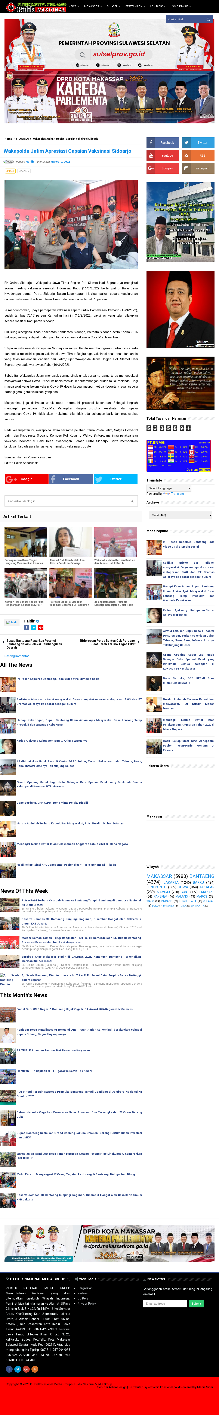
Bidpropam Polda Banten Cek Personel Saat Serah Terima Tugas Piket (108, 642)
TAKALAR (207, 887)
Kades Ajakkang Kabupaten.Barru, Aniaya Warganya (52, 740)
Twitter (116, 479)
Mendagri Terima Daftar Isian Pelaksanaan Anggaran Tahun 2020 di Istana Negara (72, 844)
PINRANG (167, 901)
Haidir (29, 621)
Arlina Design (118, 1387)
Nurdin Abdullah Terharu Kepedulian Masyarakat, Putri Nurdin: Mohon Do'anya (70, 823)
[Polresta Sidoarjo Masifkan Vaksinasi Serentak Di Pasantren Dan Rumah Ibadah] (70, 583)
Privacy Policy (87, 1303)
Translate (177, 493)
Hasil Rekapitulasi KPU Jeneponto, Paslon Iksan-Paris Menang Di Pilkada (66, 864)
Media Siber (205, 1387)
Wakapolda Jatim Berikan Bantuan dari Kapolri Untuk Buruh (114, 562)
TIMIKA (182, 905)
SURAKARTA (197, 905)
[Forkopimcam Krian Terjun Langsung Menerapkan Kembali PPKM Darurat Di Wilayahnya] (25, 542)
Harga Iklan (85, 1288)
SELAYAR (209, 901)
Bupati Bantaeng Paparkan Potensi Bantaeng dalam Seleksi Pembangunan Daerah (34, 644)
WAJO (150, 901)
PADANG (168, 905)
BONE (185, 892)
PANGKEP (160, 896)
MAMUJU (163, 892)
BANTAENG (202, 876)
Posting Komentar (16, 656)
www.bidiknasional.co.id (164, 1387)
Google (27, 479)
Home (8, 138)
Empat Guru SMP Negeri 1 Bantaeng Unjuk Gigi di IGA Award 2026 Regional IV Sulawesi (75, 1009)
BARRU (198, 882)
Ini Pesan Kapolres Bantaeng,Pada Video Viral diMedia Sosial (58, 678)
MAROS (202, 896)
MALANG (182, 896)
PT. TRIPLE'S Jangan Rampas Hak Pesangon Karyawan (53, 1050)
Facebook (71, 479)
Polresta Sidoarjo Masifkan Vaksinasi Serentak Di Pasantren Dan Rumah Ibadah (69, 604)
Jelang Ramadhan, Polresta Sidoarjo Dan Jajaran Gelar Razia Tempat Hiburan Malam (113, 604)
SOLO (155, 905)
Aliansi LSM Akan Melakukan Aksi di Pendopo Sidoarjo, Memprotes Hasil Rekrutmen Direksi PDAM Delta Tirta (67, 565)
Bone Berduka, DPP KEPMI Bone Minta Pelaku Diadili (52, 802)
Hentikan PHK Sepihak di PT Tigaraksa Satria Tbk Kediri (54, 1071)
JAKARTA (171, 882)
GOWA (183, 887)
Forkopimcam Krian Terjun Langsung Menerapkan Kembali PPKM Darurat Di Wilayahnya (23, 563)
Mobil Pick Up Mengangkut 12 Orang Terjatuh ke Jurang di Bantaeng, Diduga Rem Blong (76, 1174)
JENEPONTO (156, 887)
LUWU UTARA (188, 901)
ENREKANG (207, 892)
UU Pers (83, 1298)
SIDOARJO (22, 138)
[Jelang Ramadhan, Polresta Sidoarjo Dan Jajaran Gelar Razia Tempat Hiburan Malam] (115, 583)
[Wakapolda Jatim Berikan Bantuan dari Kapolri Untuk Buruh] (115, 542)
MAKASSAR (159, 876)
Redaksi (83, 1293)
